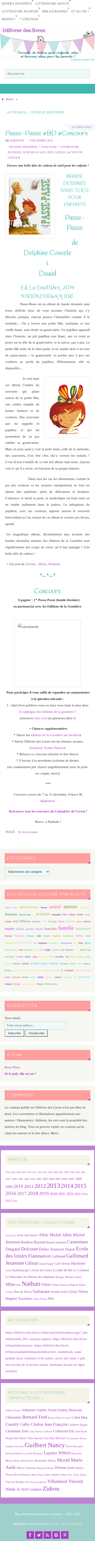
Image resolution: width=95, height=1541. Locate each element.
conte (80, 914)
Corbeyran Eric (63, 1431)
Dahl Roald (81, 1431)
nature (28, 956)
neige (34, 956)
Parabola (55, 1524)
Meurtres (69, 950)
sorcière (87, 970)
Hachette (78, 1263)
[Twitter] (39, 1535)
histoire (80, 935)
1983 (50, 1172)
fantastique (82, 928)
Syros (73, 1291)
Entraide (39, 929)
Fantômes (20, 935)
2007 (71, 1179)
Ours (67, 956)
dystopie (36, 921)
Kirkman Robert (14, 1453)
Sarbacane (41, 1291)
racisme (64, 963)
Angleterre (85, 907)
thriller (41, 977)
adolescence (28, 907)
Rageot (74, 1284)
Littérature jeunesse (20, 11)
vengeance (67, 977)
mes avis (41, 718)
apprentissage (25, 914)
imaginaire (42, 943)
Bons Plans (12, 1067)
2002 (39, 1179)
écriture (61, 921)
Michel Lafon (73, 1277)
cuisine (8, 921)
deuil (15, 921)
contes (87, 914)
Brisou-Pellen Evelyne (59, 1418)
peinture (80, 956)
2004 (51, 1179)
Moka (42, 564)
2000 (26, 1179)
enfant (79, 921)
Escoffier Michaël (55, 1438)
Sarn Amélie (52, 1474)
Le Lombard (81, 1270)
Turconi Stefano (15, 1482)
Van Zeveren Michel (36, 1482)
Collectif (48, 1431)
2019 (44, 1193)
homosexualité (11, 943)
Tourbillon (25, 1298)
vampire (57, 977)
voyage (16, 983)
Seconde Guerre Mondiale (26, 970)
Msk (18, 1285)
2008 (78, 1179)
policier (16, 963)
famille (66, 928)
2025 (9, 1200)
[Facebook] (30, 1535)
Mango (59, 1277)
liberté (14, 950)
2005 (57, 1179)
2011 (29, 1186)
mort (76, 949)
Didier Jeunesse (51, 1249)
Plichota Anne (65, 1468)
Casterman (77, 1241)
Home (9, 99)
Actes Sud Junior (27, 1235)
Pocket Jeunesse (60, 1285)
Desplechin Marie (16, 1438)
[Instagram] (56, 1535)
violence (8, 984)
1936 (13, 1172)
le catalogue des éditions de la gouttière (46, 711)
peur (88, 956)
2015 (80, 1185)
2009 (9, 1187)
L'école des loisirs (41, 1270)
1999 (20, 1179)
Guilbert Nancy (45, 1445)
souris (7, 977)
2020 (54, 1194)
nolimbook (65, 1352)
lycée (41, 950)
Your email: (13, 1018)
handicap (57, 936)
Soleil (64, 1291)
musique (10, 956)
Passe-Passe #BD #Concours (46, 133)
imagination (54, 943)
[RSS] (47, 1535)
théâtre (33, 977)
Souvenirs (16, 977)
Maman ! (9, 19)
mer (62, 950)
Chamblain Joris (17, 1431)
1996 (83, 1172)
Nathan (31, 1283)
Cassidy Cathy (18, 1424)
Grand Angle (46, 1263)
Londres (28, 950)
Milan (10, 1284)
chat (64, 914)
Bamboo (27, 1242)
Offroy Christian (26, 1468)
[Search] (84, 74)
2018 (33, 1193)
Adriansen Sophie (33, 1410)
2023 (77, 1194)
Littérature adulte (52, 3)
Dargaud (13, 1249)
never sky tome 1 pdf (70, 1358)
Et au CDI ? (80, 11)
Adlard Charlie (13, 1410)
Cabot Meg (79, 1417)
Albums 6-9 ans (34, 152)
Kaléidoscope (20, 1270)
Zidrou (51, 1488)
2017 (22, 1193)
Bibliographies (55, 11)
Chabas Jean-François (49, 1424)
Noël (51, 956)
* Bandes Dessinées (22, 147)
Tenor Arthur (79, 1475)
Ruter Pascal (38, 1475)
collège (71, 914)
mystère (19, 956)
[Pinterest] (64, 1535)
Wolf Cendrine (31, 1489)
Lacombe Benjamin (33, 1453)
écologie (52, 921)
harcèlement (68, 936)
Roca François (22, 1474)
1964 (23, 1172)
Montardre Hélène (45, 1460)
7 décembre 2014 (41, 140)
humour (25, 942)
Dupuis (70, 1249)
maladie (56, 949)
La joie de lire (62, 1270)
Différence (24, 921)
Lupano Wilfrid (57, 1453)
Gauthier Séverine (15, 1446)
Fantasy (8, 935)
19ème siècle (11, 907)
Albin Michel (50, 1234)
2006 (64, 1179)
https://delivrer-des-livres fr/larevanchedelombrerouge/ (43, 1332)
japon (87, 942)
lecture (7, 950)
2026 (15, 1201)
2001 (33, 1179)
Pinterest (60, 748)
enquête (9, 928)
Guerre (46, 935)
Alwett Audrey (57, 1410)
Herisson (17, 140)
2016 (11, 1193)
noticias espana (40, 1339)
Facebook (36, 748)
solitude (78, 970)
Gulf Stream (62, 1263)
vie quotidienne (82, 977)
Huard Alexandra (74, 1446)
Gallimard (58, 1256)
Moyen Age (85, 950)
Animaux (11, 914)
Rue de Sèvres (23, 1291)
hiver (88, 936)
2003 (45, 1179)
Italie (81, 943)
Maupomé (76, 1453)
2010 (18, 1186)
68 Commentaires (81, 127)
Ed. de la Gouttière (28, 832)
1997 (8, 1179)
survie (25, 977)
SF (62, 970)
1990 (55, 1172)
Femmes (30, 936)
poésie (8, 963)
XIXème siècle (50, 984)
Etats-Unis (50, 928)
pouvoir (25, 963)
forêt (39, 936)
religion (72, 963)
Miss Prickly (27, 1461)
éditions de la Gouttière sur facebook (56, 735)
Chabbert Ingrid (77, 1424)
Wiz (51, 1298)
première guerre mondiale (44, 963)
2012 (40, 1186)
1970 (29, 1172)
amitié (55, 906)
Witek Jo (13, 1489)
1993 (66, 1172)
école (44, 921)
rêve (80, 963)
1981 (45, 1172)
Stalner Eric (66, 1475)
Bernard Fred (34, 1416)
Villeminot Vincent (65, 1481)
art (33, 914)
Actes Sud (11, 1235)
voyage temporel (28, 984)
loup (35, 949)
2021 (62, 1194)
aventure (43, 914)
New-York (43, 956)
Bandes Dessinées (17, 3)
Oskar (46, 1284)
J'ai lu (8, 1270)
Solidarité (69, 970)
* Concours (28, 19)
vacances (49, 977)
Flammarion (39, 1255)
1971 (34, 1172)
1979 (39, 1172)
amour (70, 906)
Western (40, 984)
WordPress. (74, 1524)
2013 (53, 1185)
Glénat (31, 1263)
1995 (77, 1172)
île (35, 943)
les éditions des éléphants (39, 1277)
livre (21, 950)
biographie (56, 914)
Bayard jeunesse (56, 1242)
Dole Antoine (36, 1438)
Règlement (47, 801)
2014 (67, 1186)
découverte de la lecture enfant (27, 1364)
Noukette (54, 564)
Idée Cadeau (56, 152)
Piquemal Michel (45, 1468)
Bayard (39, 1242)
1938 (18, 1172)
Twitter (48, 748)
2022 (70, 1194)
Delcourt (29, 1249)
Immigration (66, 943)
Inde (75, 943)
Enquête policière (25, 929)
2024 (85, 1194)
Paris (73, 956)
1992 (61, 1172)
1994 (72, 1172)
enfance (70, 921)
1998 (14, 1179)
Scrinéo (55, 1291)
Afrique (43, 907)
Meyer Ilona (13, 1460)
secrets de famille (50, 970)
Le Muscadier (14, 1277)
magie (48, 949)
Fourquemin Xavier (76, 1438)
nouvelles (59, 956)
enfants (86, 921)
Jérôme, (31, 564)
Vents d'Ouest (40, 1298)
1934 (8, 1172)
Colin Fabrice (36, 1431)
